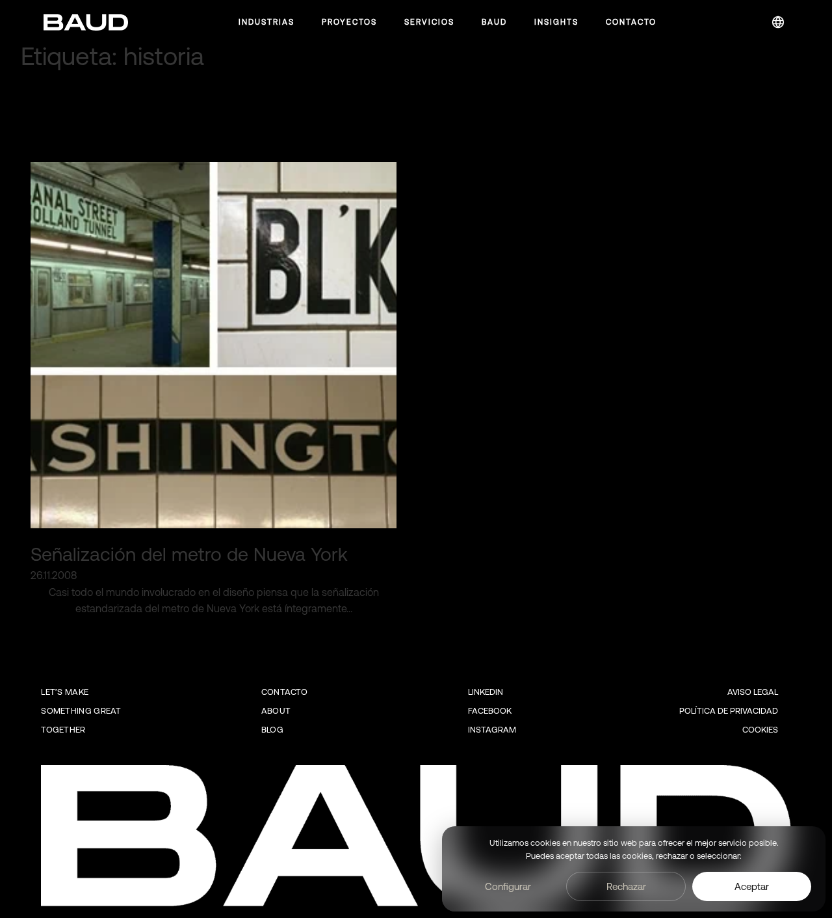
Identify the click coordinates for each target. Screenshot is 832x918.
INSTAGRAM (492, 730)
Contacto (631, 22)
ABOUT (276, 711)
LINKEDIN (485, 692)
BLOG (272, 730)
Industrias (266, 22)
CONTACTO (284, 692)
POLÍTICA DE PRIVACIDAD (728, 711)
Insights (556, 22)
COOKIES (760, 730)
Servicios (429, 22)
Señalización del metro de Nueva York (189, 554)
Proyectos (349, 22)
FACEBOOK (490, 711)
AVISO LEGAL (752, 692)
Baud (494, 22)
